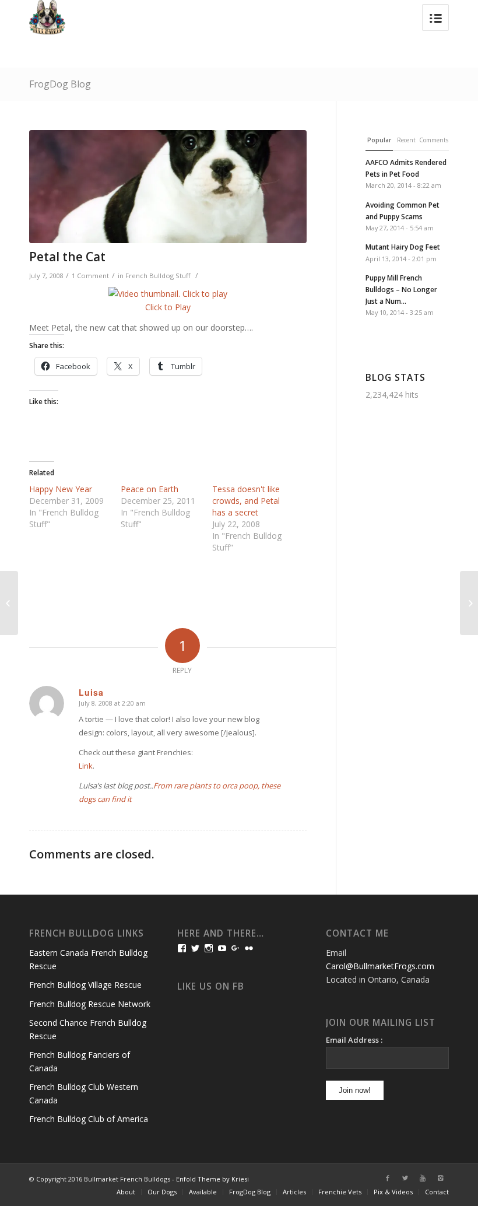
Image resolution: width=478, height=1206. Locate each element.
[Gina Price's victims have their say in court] (9, 603)
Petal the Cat (67, 256)
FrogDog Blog (60, 84)
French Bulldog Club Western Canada (83, 1093)
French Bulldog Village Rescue (85, 984)
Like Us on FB (210, 986)
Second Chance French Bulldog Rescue (87, 1029)
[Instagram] (440, 1178)
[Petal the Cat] (168, 186)
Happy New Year (60, 489)
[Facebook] (387, 1178)
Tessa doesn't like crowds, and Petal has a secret (246, 500)
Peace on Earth (149, 489)
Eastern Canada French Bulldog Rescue (88, 959)
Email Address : (354, 1040)
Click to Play (168, 307)
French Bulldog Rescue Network (89, 1003)
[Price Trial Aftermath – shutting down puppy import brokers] (469, 603)
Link (86, 765)
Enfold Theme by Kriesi (212, 1179)
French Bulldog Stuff (158, 275)
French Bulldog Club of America (88, 1118)
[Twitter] (405, 1178)
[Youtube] (422, 1178)
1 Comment (90, 275)
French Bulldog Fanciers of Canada (79, 1061)
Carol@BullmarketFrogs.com (380, 966)
